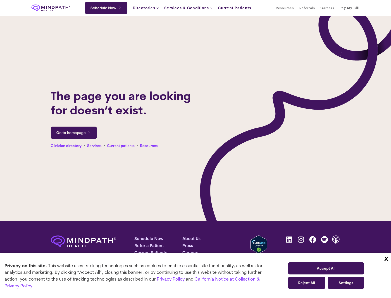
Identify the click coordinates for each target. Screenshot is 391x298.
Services (94, 145)
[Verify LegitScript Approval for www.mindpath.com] (258, 244)
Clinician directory (66, 145)
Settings (346, 283)
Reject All (306, 283)
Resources (149, 145)
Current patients (121, 145)
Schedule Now (103, 8)
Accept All (326, 268)
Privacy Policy (171, 279)
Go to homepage (71, 132)
